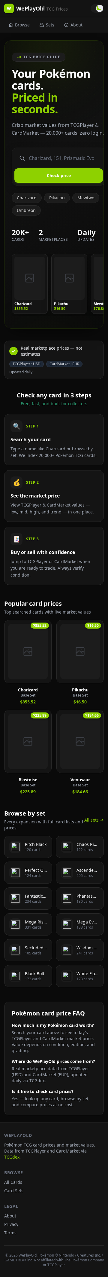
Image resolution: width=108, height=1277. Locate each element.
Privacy (11, 1224)
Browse (22, 25)
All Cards (13, 1182)
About (76, 25)
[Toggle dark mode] (97, 8)
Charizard (27, 198)
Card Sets (13, 1190)
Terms (10, 1233)
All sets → (94, 820)
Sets (50, 25)
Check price (59, 175)
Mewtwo (85, 198)
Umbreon (26, 210)
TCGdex (12, 1157)
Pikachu (57, 198)
